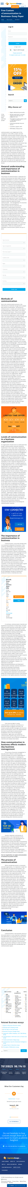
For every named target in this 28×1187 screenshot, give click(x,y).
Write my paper (18, 596)
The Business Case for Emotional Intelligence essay (15, 1042)
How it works (5, 1161)
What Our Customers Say (14, 1086)
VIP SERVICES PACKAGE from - (14, 714)
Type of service (6, 240)
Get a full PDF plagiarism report (14, 704)
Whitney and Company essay (10, 1027)
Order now (15, 6)
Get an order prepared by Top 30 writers (7, 704)
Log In (17, 43)
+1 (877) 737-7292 (16, 513)
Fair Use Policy (4, 1182)
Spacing (4, 275)
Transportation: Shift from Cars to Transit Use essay (15, 1037)
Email (9, 31)
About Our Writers (12, 1164)
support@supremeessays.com (14, 518)
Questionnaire (11, 1098)
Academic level (6, 257)
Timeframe (5, 269)
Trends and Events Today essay (11, 1040)
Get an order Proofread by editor (21, 694)
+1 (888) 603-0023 (16, 515)
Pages (4, 263)
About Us (12, 1161)
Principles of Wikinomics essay (11, 1047)
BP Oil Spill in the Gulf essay (10, 1029)
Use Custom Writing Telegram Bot (15, 1146)
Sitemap (11, 1182)
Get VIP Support (21, 704)
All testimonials (14, 1121)
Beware (20, 1164)
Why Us (3, 1164)
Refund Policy (23, 1181)
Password (10, 36)
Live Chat (20, 524)
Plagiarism (4, 1170)
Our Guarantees (20, 1161)
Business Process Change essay (11, 1031)
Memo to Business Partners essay (12, 1025)
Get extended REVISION (7, 694)
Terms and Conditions (6, 1181)
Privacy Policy (15, 1181)
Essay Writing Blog (7, 1167)
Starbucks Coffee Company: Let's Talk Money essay (14, 1034)
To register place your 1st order (17, 55)
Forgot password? (17, 53)
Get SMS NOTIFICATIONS (14, 694)
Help (19, 600)
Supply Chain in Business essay (11, 1045)
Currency (5, 281)
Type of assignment (7, 246)
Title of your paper (7, 251)
